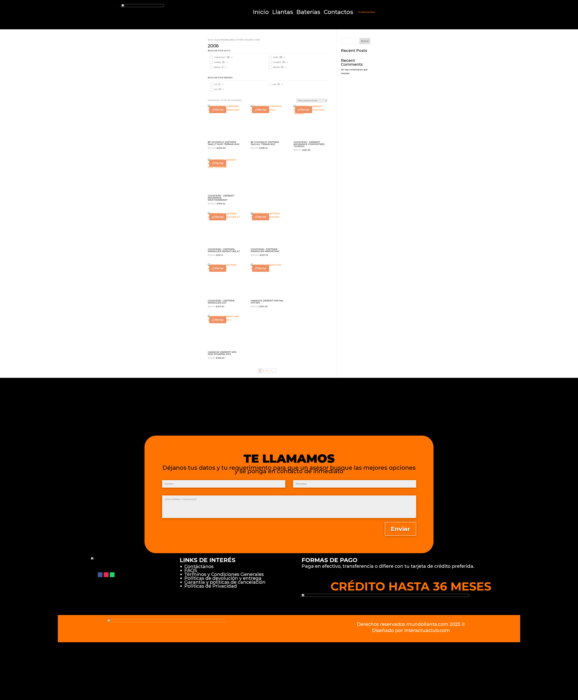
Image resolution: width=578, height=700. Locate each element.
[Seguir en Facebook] (100, 574)
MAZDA (217, 67)
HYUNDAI (277, 62)
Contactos (338, 12)
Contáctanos (199, 566)
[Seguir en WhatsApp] (112, 574)
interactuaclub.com (427, 630)
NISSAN (276, 67)
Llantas (282, 12)
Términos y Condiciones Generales (224, 574)
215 (215, 84)
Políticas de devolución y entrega (222, 578)
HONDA (217, 62)
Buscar (365, 41)
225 (274, 84)
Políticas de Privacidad (210, 586)
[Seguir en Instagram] (106, 574)
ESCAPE (249, 40)
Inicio (261, 12)
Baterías (308, 12)
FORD (240, 40)
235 (215, 89)
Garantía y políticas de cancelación (225, 582)
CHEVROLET (219, 57)
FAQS (190, 570)
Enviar (400, 528)
